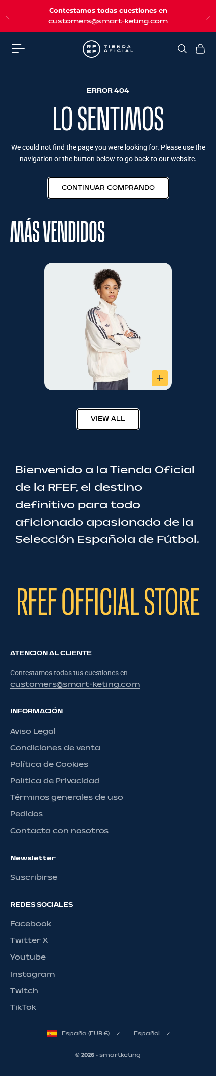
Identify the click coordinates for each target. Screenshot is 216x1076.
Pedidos (26, 814)
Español (147, 1033)
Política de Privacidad (55, 781)
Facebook (30, 924)
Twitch (24, 991)
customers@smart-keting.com (108, 21)
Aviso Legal (33, 731)
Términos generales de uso (66, 797)
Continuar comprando (108, 188)
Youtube (28, 957)
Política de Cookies (49, 764)
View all (108, 419)
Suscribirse (33, 877)
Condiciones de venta (55, 748)
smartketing (120, 1055)
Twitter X (29, 940)
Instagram (32, 974)
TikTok (23, 1007)
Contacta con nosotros (59, 831)
